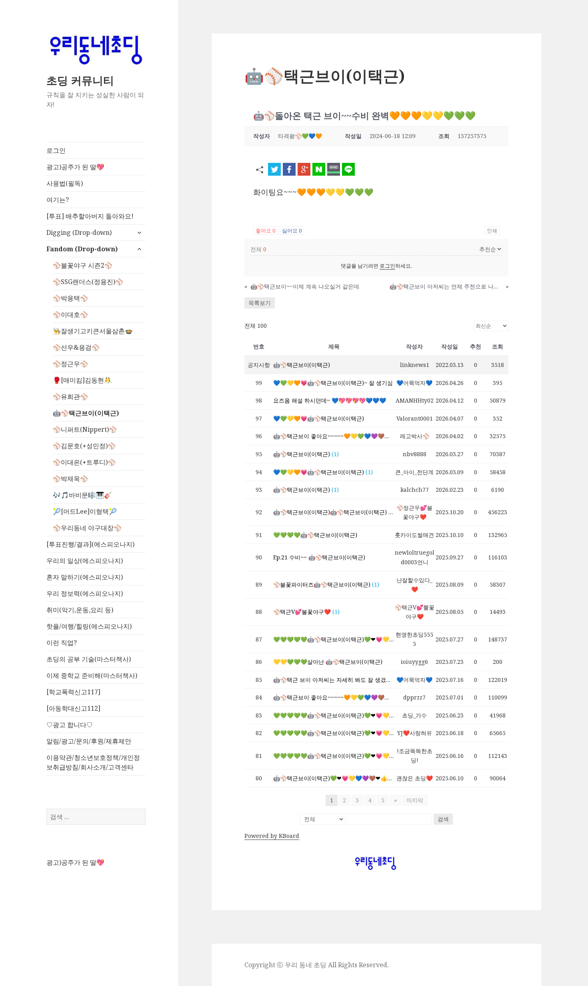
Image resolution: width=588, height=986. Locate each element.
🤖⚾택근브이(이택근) (86, 413)
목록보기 (259, 303)
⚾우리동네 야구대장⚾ (87, 527)
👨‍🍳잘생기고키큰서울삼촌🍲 (93, 331)
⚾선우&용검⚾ (76, 347)
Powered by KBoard (271, 836)
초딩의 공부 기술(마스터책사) (88, 659)
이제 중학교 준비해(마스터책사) (91, 675)
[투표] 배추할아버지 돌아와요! (90, 216)
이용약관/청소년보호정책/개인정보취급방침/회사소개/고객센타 (93, 762)
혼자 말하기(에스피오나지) (84, 577)
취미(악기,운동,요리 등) (79, 609)
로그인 (56, 150)
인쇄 (492, 230)
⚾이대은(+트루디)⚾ (84, 462)
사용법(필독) (64, 183)
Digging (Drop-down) (79, 232)
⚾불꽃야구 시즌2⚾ (82, 265)
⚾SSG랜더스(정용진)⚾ (88, 281)
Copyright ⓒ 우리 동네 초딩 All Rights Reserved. (316, 964)
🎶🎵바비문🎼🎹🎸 (82, 495)
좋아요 (265, 230)
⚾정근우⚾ (70, 363)
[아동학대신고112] (73, 708)
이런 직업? (61, 642)
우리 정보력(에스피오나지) (84, 593)
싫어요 (292, 230)
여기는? (57, 199)
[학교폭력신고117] (73, 691)
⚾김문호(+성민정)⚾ (84, 445)
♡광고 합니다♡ (69, 724)
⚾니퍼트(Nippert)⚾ (85, 429)
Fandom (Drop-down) (82, 248)
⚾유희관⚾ (70, 396)
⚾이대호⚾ (70, 314)
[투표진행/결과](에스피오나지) (90, 544)
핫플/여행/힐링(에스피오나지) (89, 626)
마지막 (414, 800)
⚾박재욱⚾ (70, 478)
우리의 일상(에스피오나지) (84, 560)
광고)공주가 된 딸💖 (75, 166)
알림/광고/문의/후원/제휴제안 (88, 741)
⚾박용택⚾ (70, 298)
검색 (443, 819)
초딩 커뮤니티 (80, 80)
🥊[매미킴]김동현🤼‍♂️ (82, 380)
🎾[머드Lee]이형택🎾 (85, 511)
